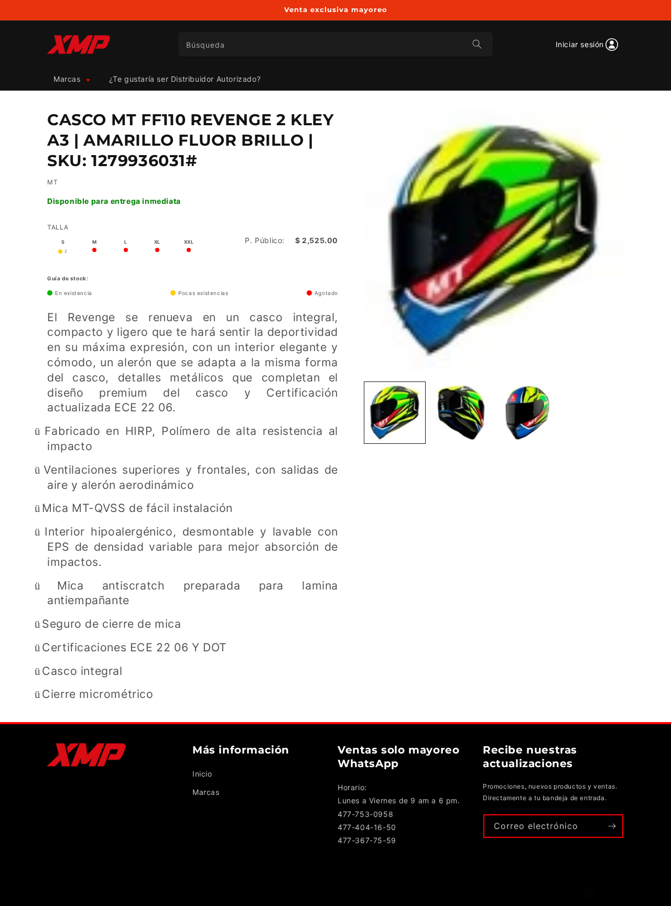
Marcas (206, 792)
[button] (71, 79)
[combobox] (336, 44)
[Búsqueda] (477, 44)
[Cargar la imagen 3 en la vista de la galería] (527, 412)
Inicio (202, 773)
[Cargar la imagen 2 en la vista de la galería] (460, 412)
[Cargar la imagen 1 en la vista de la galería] (394, 412)
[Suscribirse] (611, 826)
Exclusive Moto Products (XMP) (121, 897)
